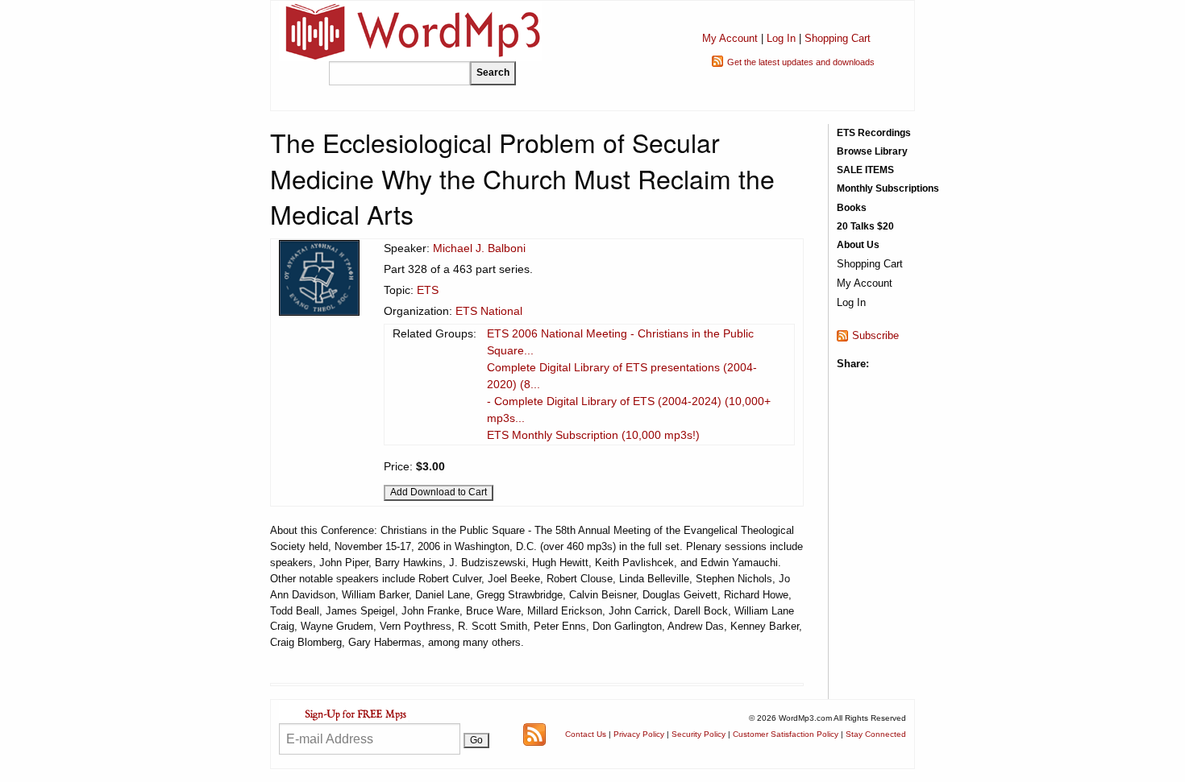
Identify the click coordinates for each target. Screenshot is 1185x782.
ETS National (488, 310)
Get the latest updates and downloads (801, 62)
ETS (428, 289)
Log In (781, 38)
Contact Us (585, 734)
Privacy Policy (638, 734)
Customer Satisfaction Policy (785, 734)
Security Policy (699, 734)
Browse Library (872, 151)
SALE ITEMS (865, 170)
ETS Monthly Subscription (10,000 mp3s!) (593, 434)
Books (852, 207)
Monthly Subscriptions (888, 188)
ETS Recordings (874, 133)
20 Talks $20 (865, 226)
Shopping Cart (838, 38)
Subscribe (875, 335)
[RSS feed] (534, 733)
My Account (730, 38)
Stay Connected (876, 734)
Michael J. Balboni (479, 248)
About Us (858, 244)
